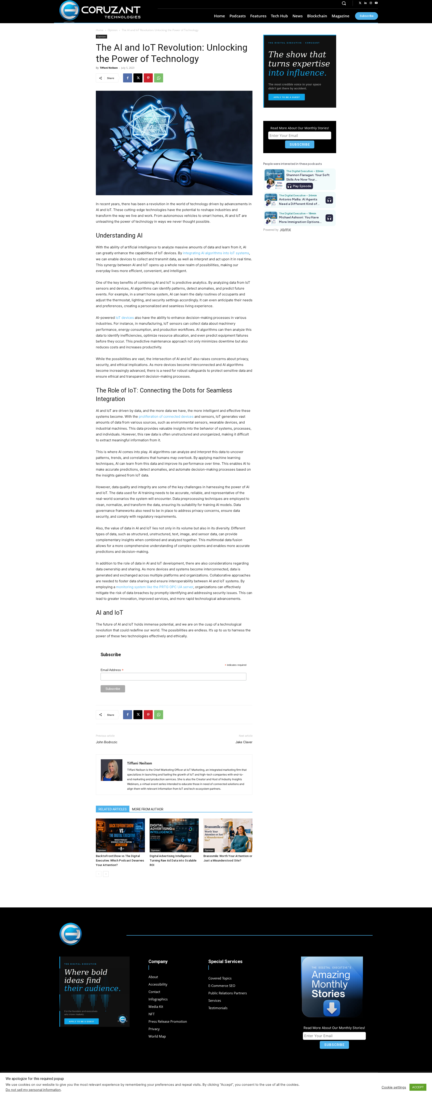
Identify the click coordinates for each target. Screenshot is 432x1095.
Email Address (112, 670)
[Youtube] (376, 3)
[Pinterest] (148, 77)
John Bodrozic (106, 742)
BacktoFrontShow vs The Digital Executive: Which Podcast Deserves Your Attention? (120, 860)
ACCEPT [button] (418, 1087)
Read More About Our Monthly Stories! (299, 128)
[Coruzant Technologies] (99, 11)
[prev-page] (98, 874)
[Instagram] (371, 3)
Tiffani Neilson (109, 67)
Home (100, 30)
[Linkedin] (365, 3)
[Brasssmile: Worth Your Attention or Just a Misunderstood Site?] (227, 835)
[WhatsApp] (158, 77)
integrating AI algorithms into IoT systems (216, 253)
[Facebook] (127, 77)
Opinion (112, 30)
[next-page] (106, 874)
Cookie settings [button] (394, 1087)
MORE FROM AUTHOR (147, 809)
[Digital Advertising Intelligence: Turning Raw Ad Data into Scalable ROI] (174, 835)
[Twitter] (360, 3)
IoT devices (125, 317)
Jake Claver (243, 742)
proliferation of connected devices (166, 416)
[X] (137, 77)
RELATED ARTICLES (113, 809)
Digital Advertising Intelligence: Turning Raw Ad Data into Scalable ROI (173, 860)
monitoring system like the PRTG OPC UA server (154, 587)
